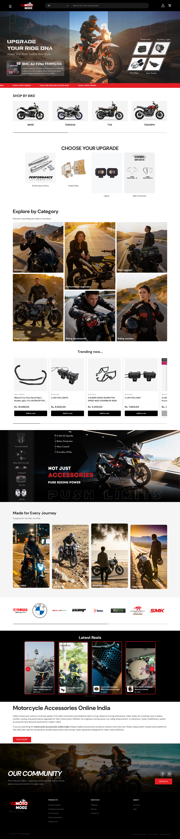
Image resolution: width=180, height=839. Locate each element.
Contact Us (95, 813)
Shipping (94, 805)
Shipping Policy (165, 834)
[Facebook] (162, 773)
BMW (31, 124)
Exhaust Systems (54, 805)
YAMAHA (70, 124)
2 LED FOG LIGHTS (59, 397)
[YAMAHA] (70, 111)
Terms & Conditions (139, 834)
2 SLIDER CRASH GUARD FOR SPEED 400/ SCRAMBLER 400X (102, 399)
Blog (134, 809)
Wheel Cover (53, 822)
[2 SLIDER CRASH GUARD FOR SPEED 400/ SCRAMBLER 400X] (104, 374)
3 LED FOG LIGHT (133, 397)
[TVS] (109, 111)
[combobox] (97, 5)
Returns (93, 809)
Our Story (136, 805)
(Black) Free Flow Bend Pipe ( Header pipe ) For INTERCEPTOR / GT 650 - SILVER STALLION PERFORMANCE (30, 402)
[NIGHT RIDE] (31, 525)
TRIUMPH (149, 124)
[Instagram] (169, 773)
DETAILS (163, 781)
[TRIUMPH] (149, 111)
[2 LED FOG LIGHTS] (67, 374)
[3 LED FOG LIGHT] (141, 374)
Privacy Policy (153, 834)
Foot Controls (53, 813)
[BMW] (30, 111)
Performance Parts (55, 817)
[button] (170, 5)
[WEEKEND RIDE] (109, 525)
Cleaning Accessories (56, 809)
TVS (110, 124)
